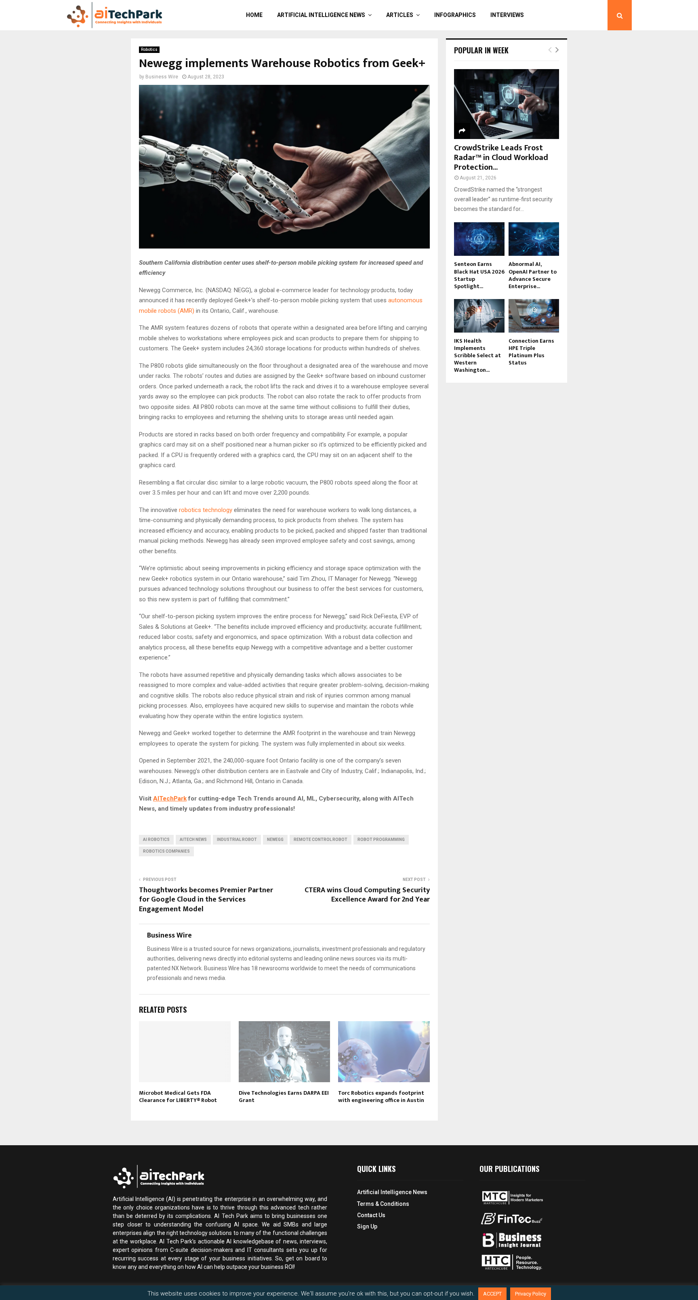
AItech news (193, 839)
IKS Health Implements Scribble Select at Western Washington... (477, 355)
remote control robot (320, 839)
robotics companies (166, 851)
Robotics (149, 49)
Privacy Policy (530, 1294)
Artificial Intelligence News (321, 15)
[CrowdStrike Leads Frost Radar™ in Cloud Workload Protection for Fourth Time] (506, 104)
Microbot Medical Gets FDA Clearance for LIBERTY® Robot (178, 1096)
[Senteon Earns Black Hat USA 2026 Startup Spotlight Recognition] (479, 239)
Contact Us (371, 1215)
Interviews (507, 15)
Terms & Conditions (383, 1204)
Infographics (455, 15)
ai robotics (156, 839)
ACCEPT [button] (492, 1294)
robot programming (381, 839)
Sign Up (367, 1226)
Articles (399, 15)
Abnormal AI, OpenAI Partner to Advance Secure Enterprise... (533, 275)
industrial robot (237, 839)
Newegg (275, 839)
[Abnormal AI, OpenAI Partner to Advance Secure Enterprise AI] (534, 239)
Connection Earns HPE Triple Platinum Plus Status (531, 351)
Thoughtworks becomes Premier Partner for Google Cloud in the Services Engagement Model (206, 900)
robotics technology (205, 510)
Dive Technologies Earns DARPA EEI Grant (284, 1096)
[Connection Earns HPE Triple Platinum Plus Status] (534, 316)
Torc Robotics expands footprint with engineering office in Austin (381, 1096)
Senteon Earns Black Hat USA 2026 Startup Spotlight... (479, 275)
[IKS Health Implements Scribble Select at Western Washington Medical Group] (479, 316)
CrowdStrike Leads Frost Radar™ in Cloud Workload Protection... (501, 157)
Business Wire (161, 77)
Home (254, 15)
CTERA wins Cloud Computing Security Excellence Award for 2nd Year (367, 895)
